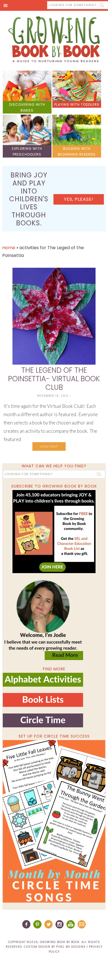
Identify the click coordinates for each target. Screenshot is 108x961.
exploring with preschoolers (27, 151)
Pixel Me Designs (71, 947)
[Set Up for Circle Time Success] (54, 821)
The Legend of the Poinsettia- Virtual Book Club (54, 378)
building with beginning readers (77, 151)
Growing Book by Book (54, 39)
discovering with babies (27, 107)
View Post (49, 446)
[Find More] (43, 684)
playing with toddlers (76, 104)
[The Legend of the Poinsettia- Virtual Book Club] (54, 316)
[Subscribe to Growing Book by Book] (54, 531)
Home (8, 247)
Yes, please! (78, 199)
